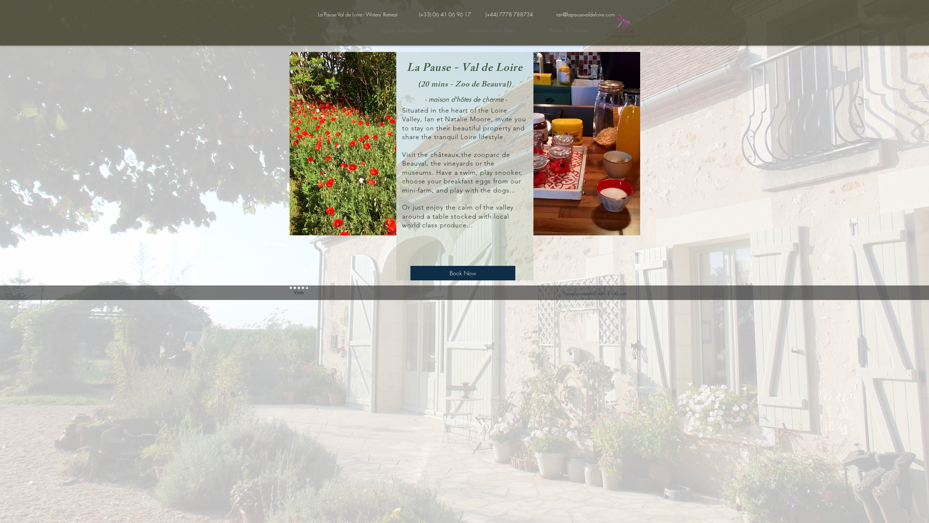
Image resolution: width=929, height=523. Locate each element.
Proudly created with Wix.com (595, 293)
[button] (343, 143)
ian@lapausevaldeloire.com (585, 14)
